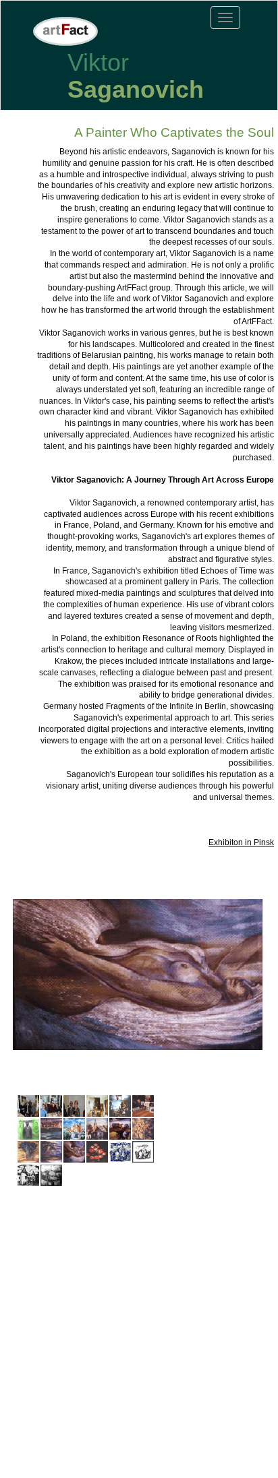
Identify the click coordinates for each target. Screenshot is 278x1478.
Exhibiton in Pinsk (241, 842)
